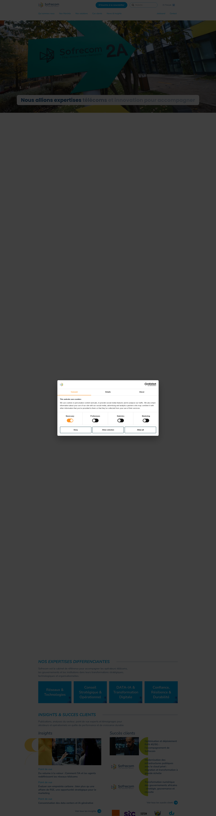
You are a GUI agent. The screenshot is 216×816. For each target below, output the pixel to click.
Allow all (140, 430)
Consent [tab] (74, 392)
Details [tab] (108, 392)
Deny (76, 430)
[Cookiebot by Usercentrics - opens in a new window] (146, 384)
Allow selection (108, 430)
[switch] (95, 420)
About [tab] (141, 392)
